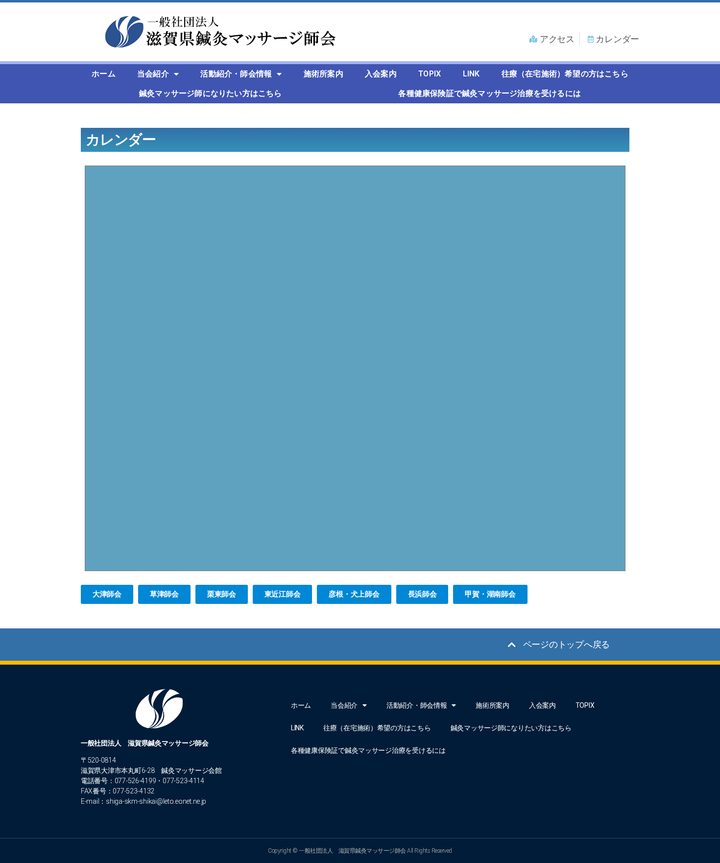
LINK (471, 73)
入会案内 (381, 73)
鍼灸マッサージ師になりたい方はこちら (210, 93)
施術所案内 (323, 73)
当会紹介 (153, 73)
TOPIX (429, 73)
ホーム (104, 73)
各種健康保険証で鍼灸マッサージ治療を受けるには (489, 93)
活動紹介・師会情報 (236, 73)
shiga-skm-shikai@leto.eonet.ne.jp (156, 801)
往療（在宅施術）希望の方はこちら (565, 73)
